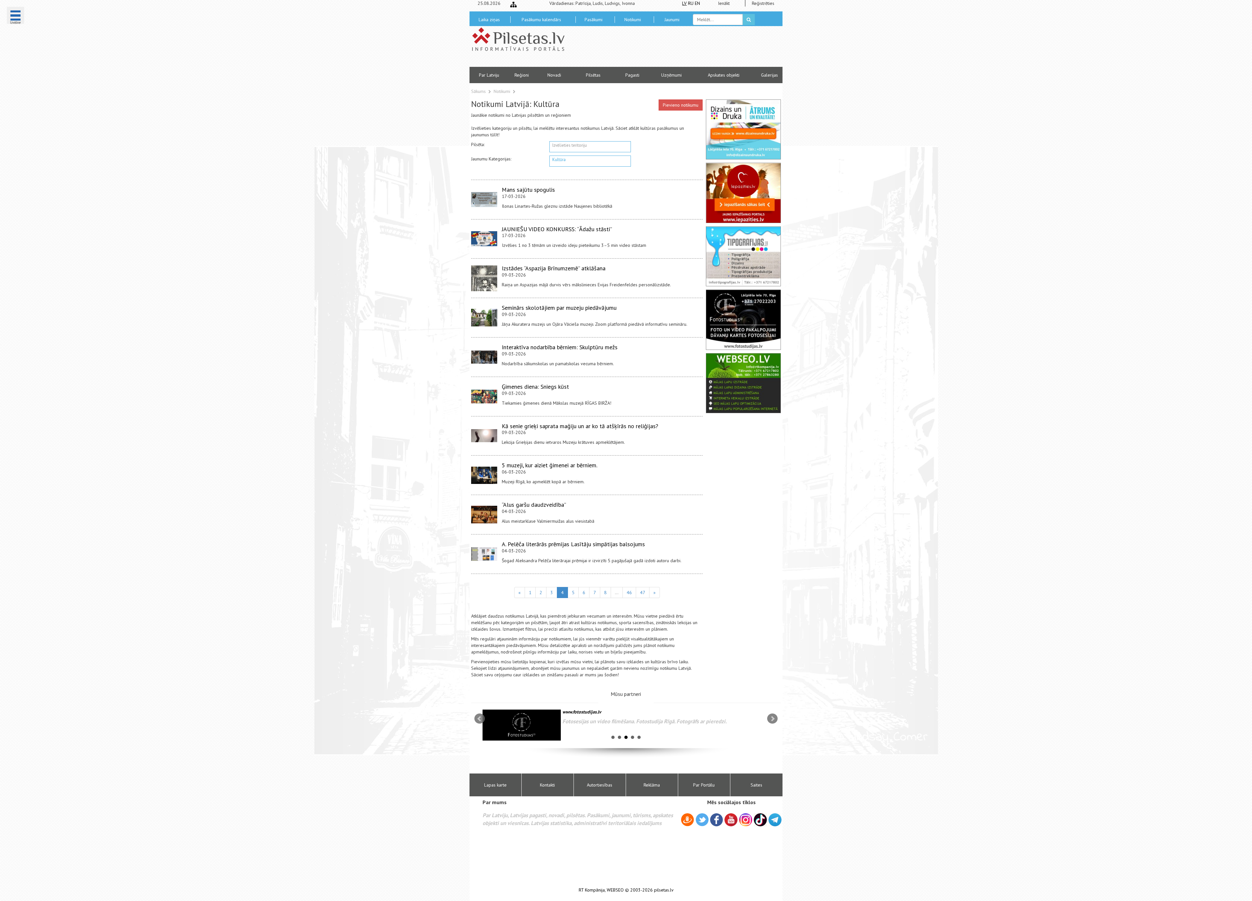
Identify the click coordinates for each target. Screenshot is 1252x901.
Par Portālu (704, 785)
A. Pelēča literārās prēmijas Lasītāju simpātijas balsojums (573, 544)
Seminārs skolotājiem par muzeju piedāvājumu (559, 307)
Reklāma (652, 785)
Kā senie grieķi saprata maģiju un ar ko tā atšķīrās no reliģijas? (580, 426)
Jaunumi (671, 20)
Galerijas (769, 75)
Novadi (554, 75)
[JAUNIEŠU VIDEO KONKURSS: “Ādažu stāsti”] (484, 238)
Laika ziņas (489, 20)
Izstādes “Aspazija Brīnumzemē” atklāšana (553, 268)
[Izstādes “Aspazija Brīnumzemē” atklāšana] (484, 278)
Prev (479, 718)
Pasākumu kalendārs (541, 20)
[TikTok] (760, 820)
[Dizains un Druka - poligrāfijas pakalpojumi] (743, 129)
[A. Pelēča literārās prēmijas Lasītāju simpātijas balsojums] (484, 554)
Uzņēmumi (671, 75)
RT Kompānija (592, 890)
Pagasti (632, 75)
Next (772, 718)
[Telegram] (775, 820)
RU (690, 3)
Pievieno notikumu (680, 105)
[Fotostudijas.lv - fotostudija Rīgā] (743, 320)
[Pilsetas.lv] (521, 39)
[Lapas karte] (513, 4)
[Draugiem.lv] (687, 821)
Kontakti (547, 785)
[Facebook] (716, 821)
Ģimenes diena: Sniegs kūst (535, 386)
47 (642, 592)
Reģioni (521, 75)
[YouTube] (731, 820)
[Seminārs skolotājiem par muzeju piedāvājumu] (484, 317)
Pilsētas (593, 75)
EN (697, 3)
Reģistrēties (763, 3)
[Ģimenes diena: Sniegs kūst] (484, 396)
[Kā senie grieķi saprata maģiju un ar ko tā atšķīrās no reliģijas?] (484, 435)
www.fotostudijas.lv (581, 712)
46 (629, 592)
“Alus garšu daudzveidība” (534, 504)
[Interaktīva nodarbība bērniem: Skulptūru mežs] (484, 357)
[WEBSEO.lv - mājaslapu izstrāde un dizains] (743, 383)
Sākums (478, 91)
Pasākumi (594, 20)
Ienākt (724, 3)
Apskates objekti (723, 75)
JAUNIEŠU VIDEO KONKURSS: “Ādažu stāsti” (557, 229)
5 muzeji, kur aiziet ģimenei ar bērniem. (549, 465)
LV (684, 3)
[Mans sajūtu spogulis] (484, 199)
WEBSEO (615, 890)
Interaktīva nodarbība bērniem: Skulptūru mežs (560, 347)
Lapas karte (495, 785)
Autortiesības (599, 785)
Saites (756, 785)
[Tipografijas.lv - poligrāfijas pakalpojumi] (743, 256)
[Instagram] (745, 820)
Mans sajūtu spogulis (528, 189)
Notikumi (632, 20)
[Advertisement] (673, 49)
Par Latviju (489, 75)
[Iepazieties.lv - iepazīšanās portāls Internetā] (743, 193)
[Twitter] (702, 821)
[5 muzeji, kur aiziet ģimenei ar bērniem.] (484, 475)
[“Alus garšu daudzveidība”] (484, 514)
